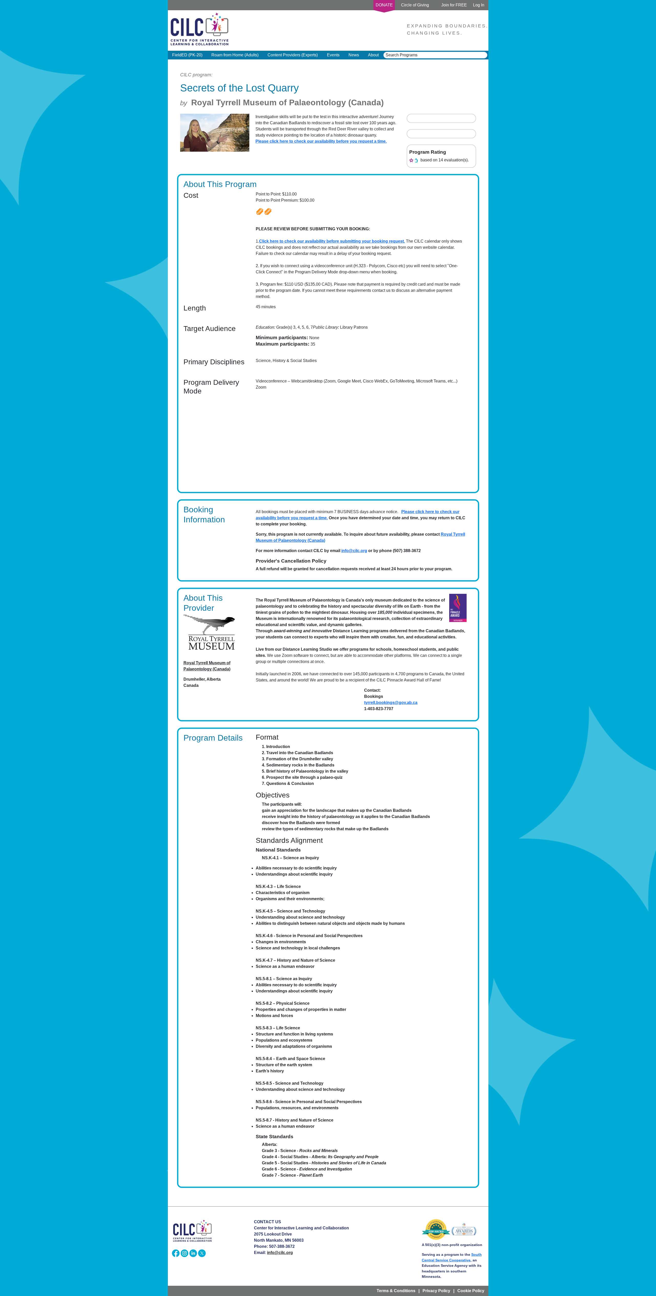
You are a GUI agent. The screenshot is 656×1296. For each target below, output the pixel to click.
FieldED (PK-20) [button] (187, 55)
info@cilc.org (354, 550)
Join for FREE (454, 5)
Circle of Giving (415, 5)
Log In (478, 5)
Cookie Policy (470, 1291)
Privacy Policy (436, 1291)
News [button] (353, 55)
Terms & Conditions (396, 1291)
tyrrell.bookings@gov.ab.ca (390, 702)
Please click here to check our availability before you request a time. (321, 141)
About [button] (373, 55)
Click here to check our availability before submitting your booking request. (332, 241)
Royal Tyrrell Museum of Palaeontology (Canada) (287, 102)
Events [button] (333, 55)
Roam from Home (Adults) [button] (235, 55)
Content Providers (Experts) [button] (293, 55)
